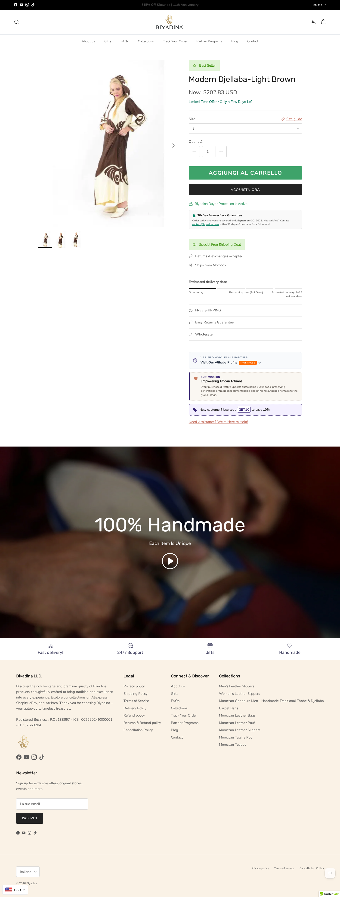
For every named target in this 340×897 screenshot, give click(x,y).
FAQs (125, 41)
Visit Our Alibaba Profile (228, 362)
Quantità (196, 141)
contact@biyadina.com (205, 224)
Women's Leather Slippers (239, 693)
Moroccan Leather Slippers (239, 730)
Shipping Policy (136, 693)
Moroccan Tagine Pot (235, 737)
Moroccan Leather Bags (237, 715)
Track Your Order (175, 41)
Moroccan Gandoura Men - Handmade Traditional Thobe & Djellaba (271, 700)
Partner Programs (209, 41)
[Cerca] (16, 22)
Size (192, 119)
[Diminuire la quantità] (194, 151)
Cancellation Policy (138, 730)
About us (88, 41)
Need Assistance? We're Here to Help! (218, 421)
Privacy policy (134, 686)
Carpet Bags (228, 708)
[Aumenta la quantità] (221, 151)
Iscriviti (29, 818)
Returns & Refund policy (142, 722)
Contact (252, 41)
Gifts (107, 41)
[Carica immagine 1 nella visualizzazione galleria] (108, 143)
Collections (146, 41)
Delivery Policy (135, 708)
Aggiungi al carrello (245, 173)
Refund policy (134, 715)
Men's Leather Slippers (236, 686)
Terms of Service (136, 700)
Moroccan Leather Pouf (237, 722)
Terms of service (284, 868)
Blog (234, 41)
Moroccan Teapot (232, 744)
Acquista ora (245, 189)
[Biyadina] (170, 22)
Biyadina (32, 883)
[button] (170, 561)
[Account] (312, 22)
